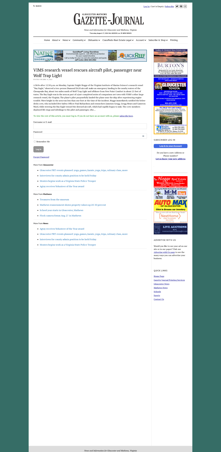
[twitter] (177, 6)
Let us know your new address (170, 158)
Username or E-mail (42, 122)
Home (47, 40)
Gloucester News (161, 283)
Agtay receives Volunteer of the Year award (62, 186)
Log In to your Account (170, 146)
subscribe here (126, 115)
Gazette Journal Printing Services (169, 280)
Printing (174, 40)
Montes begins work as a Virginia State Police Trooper (68, 180)
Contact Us (159, 299)
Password (37, 131)
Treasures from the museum (54, 199)
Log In (146, 6)
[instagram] (185, 6)
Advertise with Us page (164, 252)
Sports (157, 295)
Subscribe (169, 6)
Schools (157, 291)
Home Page (159, 276)
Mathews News (161, 287)
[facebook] (181, 6)
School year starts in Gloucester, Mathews (61, 210)
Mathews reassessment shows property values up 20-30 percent (73, 204)
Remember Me (43, 141)
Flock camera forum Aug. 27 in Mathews (60, 215)
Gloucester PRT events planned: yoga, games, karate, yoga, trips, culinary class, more (84, 170)
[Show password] (143, 136)
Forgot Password (41, 157)
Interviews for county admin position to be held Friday (68, 175)
